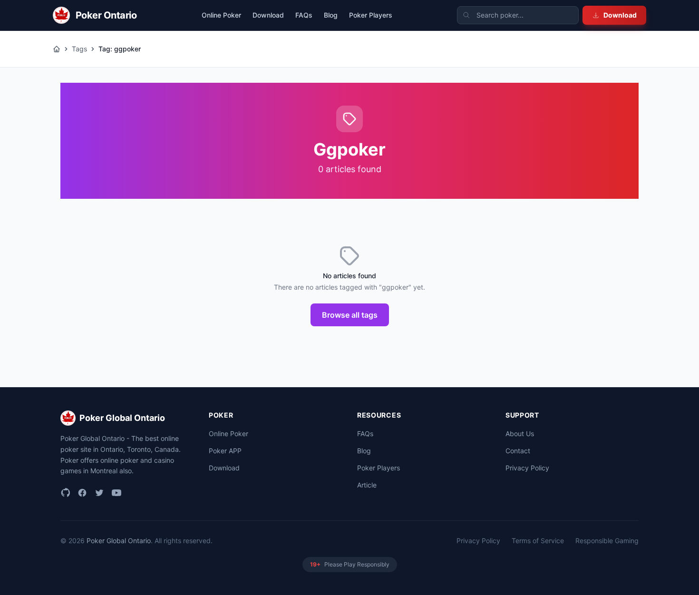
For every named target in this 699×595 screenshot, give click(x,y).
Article (367, 485)
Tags (79, 49)
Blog (331, 15)
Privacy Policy (527, 468)
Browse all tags (350, 315)
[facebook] (82, 492)
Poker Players (370, 15)
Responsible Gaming (607, 540)
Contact (517, 451)
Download (620, 15)
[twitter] (99, 492)
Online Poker (221, 15)
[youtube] (116, 492)
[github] (65, 492)
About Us (519, 433)
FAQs (303, 15)
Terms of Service (538, 540)
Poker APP (225, 451)
